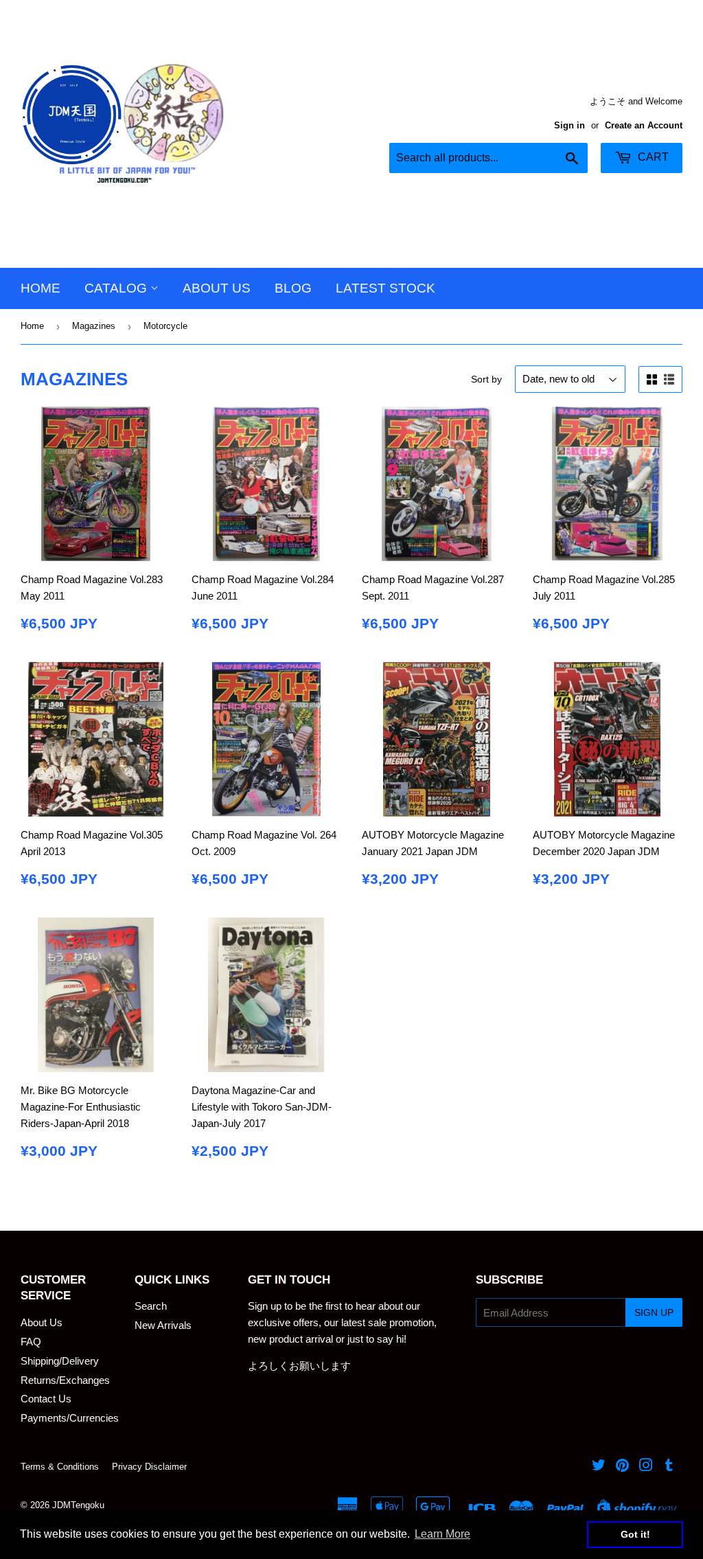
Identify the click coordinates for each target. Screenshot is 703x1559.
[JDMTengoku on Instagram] (646, 1466)
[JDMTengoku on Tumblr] (669, 1466)
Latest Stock (385, 288)
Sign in (569, 125)
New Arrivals (163, 1325)
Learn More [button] (442, 1534)
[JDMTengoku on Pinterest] (622, 1466)
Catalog (117, 288)
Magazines (93, 326)
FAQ (31, 1341)
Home (40, 288)
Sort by (486, 379)
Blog (293, 288)
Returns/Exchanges (65, 1380)
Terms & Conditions (60, 1466)
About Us (217, 288)
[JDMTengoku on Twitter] (599, 1466)
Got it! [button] (635, 1534)
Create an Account (643, 125)
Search (151, 1306)
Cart (652, 157)
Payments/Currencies (70, 1418)
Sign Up (653, 1312)
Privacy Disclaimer (149, 1466)
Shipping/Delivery (60, 1361)
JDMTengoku (78, 1505)
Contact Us (46, 1398)
